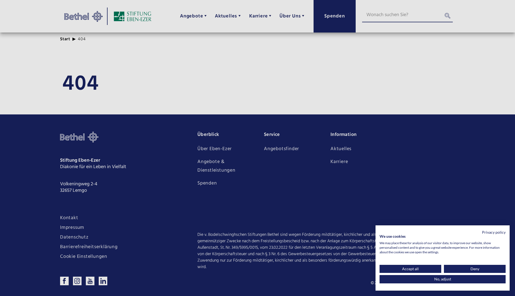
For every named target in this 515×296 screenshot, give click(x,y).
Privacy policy (494, 232)
